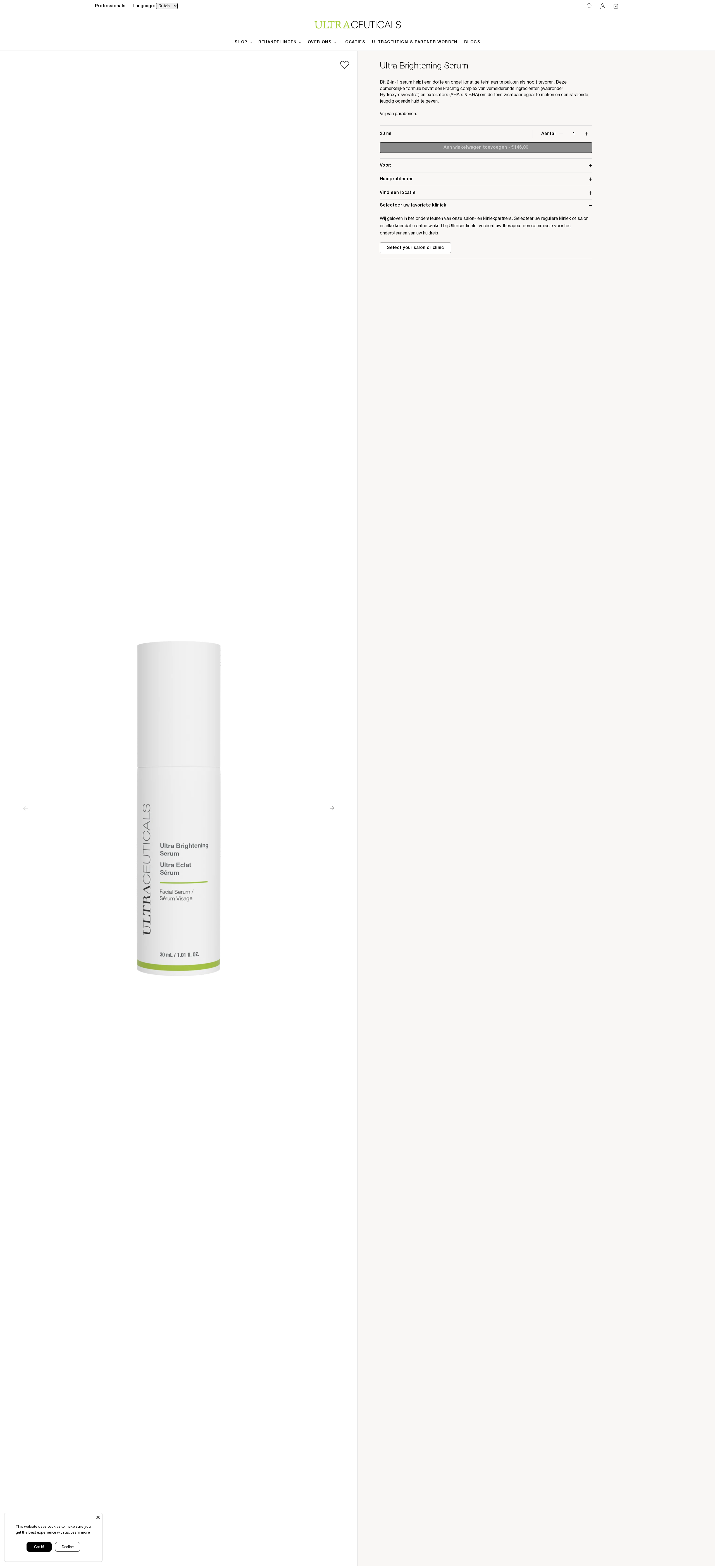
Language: (144, 6)
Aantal (548, 134)
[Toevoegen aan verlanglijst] (345, 65)
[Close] (98, 1517)
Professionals (110, 6)
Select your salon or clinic (415, 248)
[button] (589, 6)
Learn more (80, 1532)
